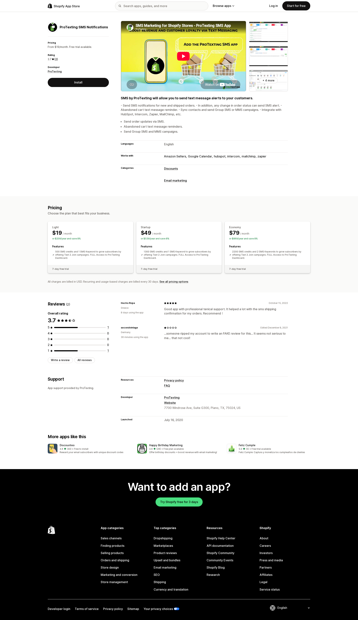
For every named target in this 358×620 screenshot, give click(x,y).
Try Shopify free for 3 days (179, 502)
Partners (266, 567)
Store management (114, 582)
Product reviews (165, 553)
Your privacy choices (158, 609)
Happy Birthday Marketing (166, 445)
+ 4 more (268, 80)
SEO (157, 575)
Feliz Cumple (247, 445)
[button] (89, 449)
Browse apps (222, 6)
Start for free (296, 6)
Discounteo (67, 445)
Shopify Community (220, 553)
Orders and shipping (115, 560)
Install (78, 82)
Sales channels (111, 538)
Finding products (112, 546)
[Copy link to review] (137, 303)
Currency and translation (171, 589)
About (264, 538)
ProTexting (55, 71)
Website (170, 403)
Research (213, 575)
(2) (56, 59)
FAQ (167, 386)
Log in (273, 6)
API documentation (220, 546)
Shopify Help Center (221, 538)
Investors (266, 553)
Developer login (59, 609)
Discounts (171, 168)
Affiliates (266, 575)
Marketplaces (163, 546)
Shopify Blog (216, 567)
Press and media (271, 560)
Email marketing (175, 180)
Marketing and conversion (119, 575)
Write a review (60, 360)
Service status (270, 589)
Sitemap (133, 609)
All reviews (85, 360)
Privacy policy (174, 380)
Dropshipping (163, 538)
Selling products (112, 553)
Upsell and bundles (167, 560)
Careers (265, 546)
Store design (110, 567)
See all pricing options (173, 281)
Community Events (220, 560)
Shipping (160, 582)
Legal (263, 582)
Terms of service (87, 609)
